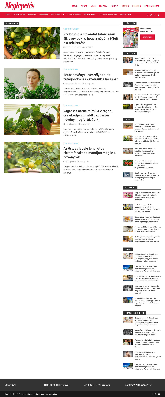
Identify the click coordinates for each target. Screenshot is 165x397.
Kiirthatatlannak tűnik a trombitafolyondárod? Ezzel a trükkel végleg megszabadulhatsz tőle (146, 164)
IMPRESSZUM (10, 385)
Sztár (74, 6)
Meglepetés (89, 83)
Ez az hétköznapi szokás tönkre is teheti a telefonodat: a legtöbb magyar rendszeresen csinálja (148, 278)
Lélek (93, 6)
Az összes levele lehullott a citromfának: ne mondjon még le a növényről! (89, 153)
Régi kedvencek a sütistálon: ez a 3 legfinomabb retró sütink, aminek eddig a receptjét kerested (147, 196)
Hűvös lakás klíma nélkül (15, 15)
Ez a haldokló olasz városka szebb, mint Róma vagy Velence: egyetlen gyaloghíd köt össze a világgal (147, 301)
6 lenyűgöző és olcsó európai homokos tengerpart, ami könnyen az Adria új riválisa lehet (148, 268)
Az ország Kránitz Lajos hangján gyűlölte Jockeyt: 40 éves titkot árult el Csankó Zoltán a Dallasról (147, 343)
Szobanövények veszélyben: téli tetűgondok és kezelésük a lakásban (90, 77)
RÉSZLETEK (147, 37)
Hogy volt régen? (74, 15)
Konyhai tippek (125, 15)
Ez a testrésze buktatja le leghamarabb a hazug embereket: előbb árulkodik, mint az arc (148, 355)
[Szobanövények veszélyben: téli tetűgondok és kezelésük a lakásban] (32, 83)
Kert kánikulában (57, 15)
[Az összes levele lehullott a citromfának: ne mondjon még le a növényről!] (32, 157)
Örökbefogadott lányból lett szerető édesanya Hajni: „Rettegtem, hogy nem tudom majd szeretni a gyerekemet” (146, 257)
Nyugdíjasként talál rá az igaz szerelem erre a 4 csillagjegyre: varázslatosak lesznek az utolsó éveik (147, 61)
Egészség (136, 6)
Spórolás (32, 15)
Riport (84, 6)
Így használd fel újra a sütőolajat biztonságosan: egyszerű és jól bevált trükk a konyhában (148, 229)
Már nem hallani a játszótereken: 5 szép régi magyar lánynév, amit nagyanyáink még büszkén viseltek (147, 86)
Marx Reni (88, 47)
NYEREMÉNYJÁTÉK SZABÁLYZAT (138, 385)
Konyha (114, 6)
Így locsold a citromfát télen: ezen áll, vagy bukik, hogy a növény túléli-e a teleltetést (91, 38)
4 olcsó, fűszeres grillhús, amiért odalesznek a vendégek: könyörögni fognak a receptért (148, 239)
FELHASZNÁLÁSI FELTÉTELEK (56, 385)
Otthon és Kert (151, 6)
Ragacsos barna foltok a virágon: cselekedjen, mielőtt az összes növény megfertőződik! (87, 115)
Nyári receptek (89, 15)
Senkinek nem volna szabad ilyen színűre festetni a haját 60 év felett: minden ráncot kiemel (147, 97)
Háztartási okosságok (108, 15)
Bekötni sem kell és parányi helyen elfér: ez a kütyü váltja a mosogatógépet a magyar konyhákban (147, 176)
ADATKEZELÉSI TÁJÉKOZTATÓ (97, 385)
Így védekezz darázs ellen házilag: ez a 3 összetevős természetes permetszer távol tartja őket (147, 127)
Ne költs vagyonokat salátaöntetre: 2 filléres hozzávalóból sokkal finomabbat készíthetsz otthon (147, 208)
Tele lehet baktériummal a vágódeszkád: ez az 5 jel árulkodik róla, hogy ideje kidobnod (145, 152)
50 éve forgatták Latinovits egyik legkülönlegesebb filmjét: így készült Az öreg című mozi (148, 332)
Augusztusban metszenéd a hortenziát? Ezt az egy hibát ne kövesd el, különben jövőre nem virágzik (147, 140)
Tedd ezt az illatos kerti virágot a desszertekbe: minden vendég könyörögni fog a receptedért (147, 219)
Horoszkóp (43, 15)
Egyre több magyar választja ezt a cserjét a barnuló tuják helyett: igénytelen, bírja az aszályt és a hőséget (146, 108)
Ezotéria (103, 6)
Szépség (125, 6)
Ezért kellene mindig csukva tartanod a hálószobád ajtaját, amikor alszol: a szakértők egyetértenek (147, 74)
